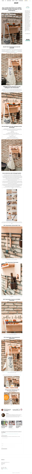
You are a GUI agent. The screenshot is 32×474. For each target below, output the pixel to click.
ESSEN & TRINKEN (12, 11)
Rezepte (17, 0)
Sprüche (13, 0)
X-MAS (17, 428)
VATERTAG (17, 11)
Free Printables (9, 0)
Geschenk (15, 51)
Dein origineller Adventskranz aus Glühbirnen (18, 427)
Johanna (7, 11)
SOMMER (15, 11)
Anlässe (3, 0)
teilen (11, 405)
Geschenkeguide (21, 0)
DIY (5, 0)
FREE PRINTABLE (11, 428)
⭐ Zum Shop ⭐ (26, 0)
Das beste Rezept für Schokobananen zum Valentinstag (4, 427)
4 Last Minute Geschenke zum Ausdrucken (11, 427)
